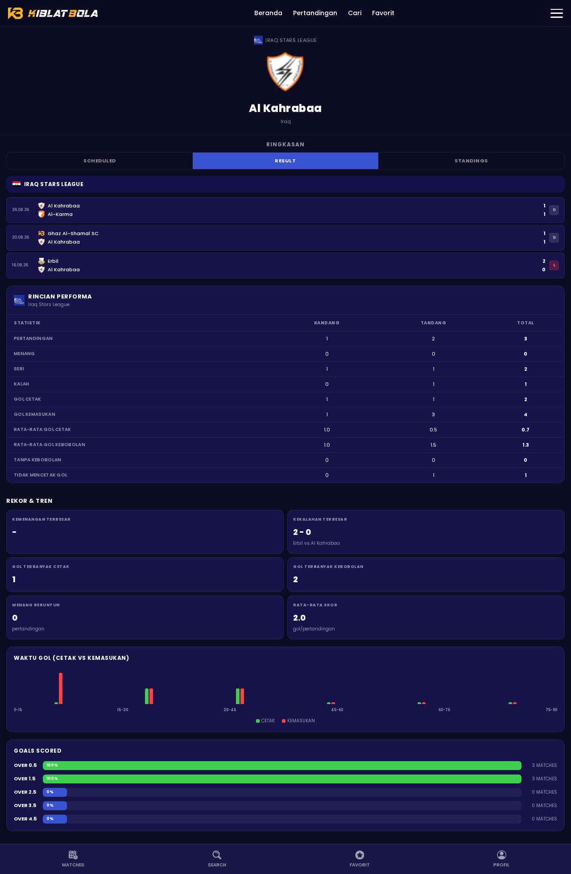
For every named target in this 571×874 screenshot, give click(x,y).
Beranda (268, 12)
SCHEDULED (99, 160)
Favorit (383, 12)
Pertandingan (315, 12)
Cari (354, 12)
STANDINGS (471, 160)
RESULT (285, 160)
